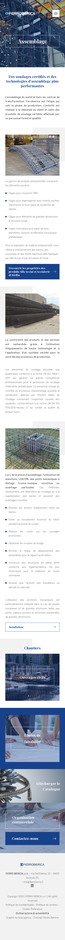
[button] (56, 13)
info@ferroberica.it (33, 882)
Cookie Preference (32, 909)
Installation (16, 627)
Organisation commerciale (23, 819)
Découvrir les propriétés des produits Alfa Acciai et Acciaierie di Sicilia (29, 271)
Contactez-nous (25, 838)
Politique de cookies (47, 905)
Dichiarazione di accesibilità (32, 913)
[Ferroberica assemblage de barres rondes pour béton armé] (20, 13)
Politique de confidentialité (20, 905)
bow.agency (24, 917)
